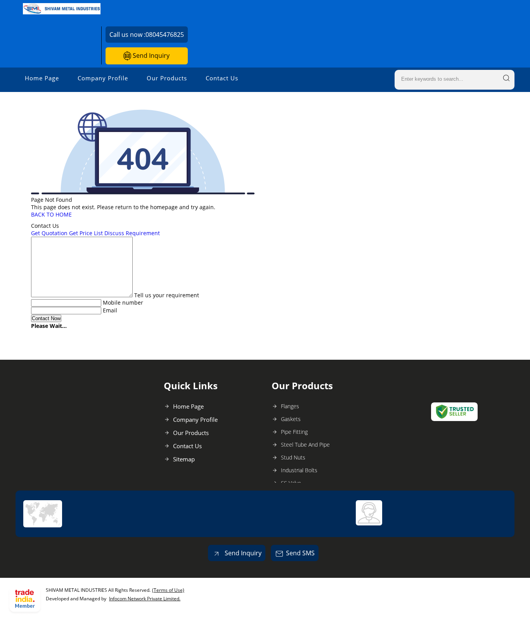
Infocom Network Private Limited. (144, 598)
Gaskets (291, 419)
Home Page (42, 78)
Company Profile (103, 78)
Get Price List (86, 233)
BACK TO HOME (51, 214)
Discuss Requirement (132, 233)
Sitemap (184, 459)
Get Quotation (49, 233)
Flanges (290, 406)
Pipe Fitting (294, 431)
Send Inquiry (150, 55)
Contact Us (222, 78)
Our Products (167, 78)
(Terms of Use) (168, 590)
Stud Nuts (293, 457)
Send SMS (300, 553)
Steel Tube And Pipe (305, 444)
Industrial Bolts (299, 470)
